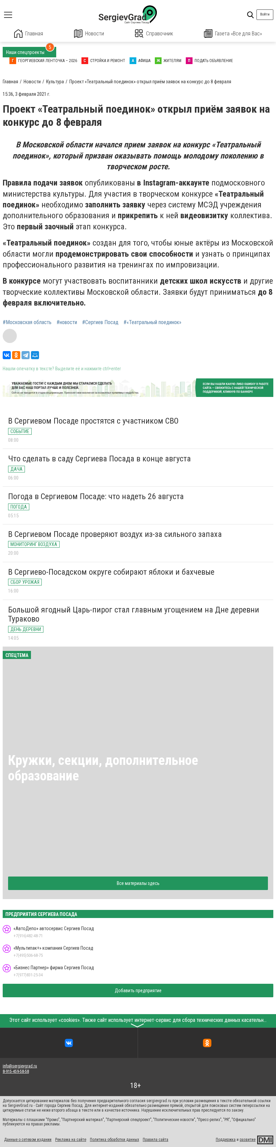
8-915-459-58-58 (16, 1071)
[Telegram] (26, 355)
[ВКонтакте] (7, 355)
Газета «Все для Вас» (238, 33)
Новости (94, 33)
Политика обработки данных (114, 1139)
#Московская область (27, 322)
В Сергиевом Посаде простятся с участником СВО (93, 421)
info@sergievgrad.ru (20, 1066)
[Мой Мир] (35, 355)
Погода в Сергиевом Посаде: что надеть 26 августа (96, 496)
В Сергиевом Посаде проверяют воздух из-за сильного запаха (115, 534)
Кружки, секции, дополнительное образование (103, 768)
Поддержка (226, 1139)
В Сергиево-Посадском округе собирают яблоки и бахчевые (111, 572)
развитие (247, 1139)
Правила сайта (155, 1139)
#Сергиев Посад (100, 322)
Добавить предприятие (138, 990)
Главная (34, 33)
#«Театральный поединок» (152, 322)
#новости (67, 322)
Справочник (159, 33)
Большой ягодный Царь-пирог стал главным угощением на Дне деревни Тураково (133, 614)
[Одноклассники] (16, 355)
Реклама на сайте (70, 1139)
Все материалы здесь (138, 883)
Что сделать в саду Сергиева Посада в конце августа (99, 458)
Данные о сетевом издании (27, 1139)
